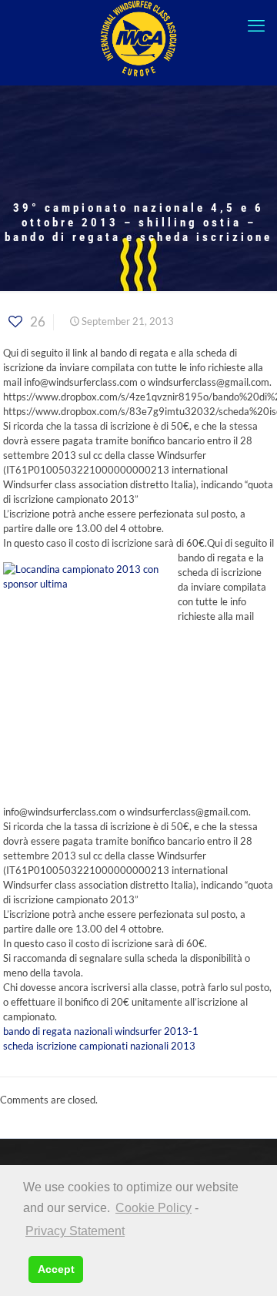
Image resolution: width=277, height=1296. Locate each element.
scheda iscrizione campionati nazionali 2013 (99, 1046)
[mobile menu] (256, 25)
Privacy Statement (75, 1230)
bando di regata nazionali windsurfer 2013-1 (101, 1031)
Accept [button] (56, 1269)
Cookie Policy (153, 1207)
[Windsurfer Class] (138, 38)
